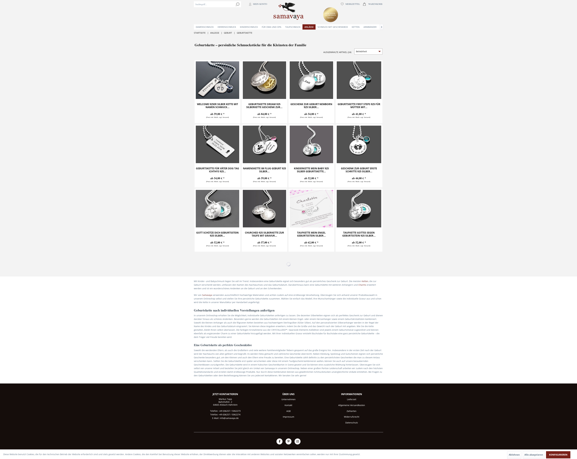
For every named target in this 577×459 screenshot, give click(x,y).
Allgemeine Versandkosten (351, 405)
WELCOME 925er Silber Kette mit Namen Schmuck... (217, 106)
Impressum (288, 416)
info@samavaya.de (229, 418)
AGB (288, 411)
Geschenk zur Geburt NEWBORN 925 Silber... (311, 106)
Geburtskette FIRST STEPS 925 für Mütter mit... (359, 106)
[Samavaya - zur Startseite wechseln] (288, 12)
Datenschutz (351, 422)
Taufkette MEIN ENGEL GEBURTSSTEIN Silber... (311, 234)
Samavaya (207, 295)
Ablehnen (514, 454)
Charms (362, 284)
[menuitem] (231, 12)
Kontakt (288, 405)
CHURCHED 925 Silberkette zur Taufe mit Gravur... (264, 234)
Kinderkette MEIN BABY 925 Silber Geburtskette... (311, 170)
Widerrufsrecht (351, 416)
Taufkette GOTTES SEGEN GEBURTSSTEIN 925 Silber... (359, 234)
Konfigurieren (558, 454)
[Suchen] (237, 4)
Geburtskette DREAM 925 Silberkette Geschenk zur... (264, 106)
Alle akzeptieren (533, 454)
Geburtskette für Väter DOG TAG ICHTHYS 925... (217, 170)
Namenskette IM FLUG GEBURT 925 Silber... (264, 170)
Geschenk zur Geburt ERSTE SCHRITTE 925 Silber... (359, 170)
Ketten (365, 281)
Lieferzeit (351, 399)
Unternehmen (288, 399)
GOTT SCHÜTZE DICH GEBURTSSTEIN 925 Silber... (217, 234)
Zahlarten (351, 411)
